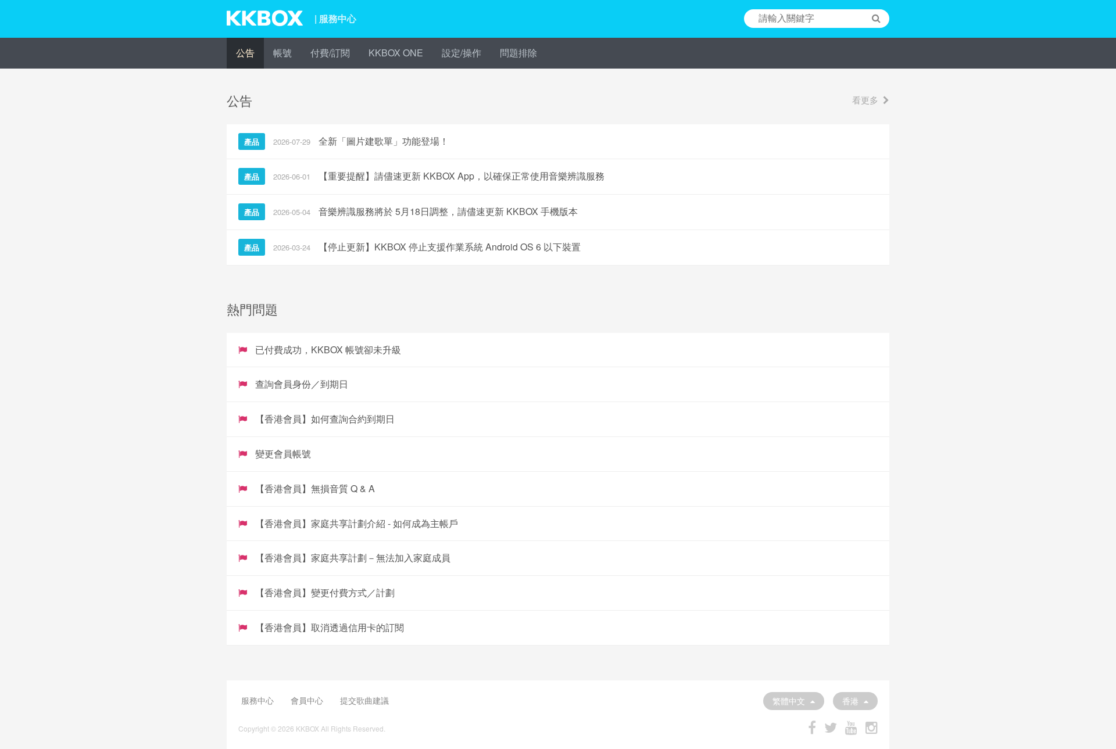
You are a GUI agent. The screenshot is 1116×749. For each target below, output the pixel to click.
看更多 (865, 100)
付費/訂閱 (330, 52)
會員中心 (307, 700)
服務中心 (257, 700)
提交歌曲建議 (364, 700)
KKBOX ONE (396, 52)
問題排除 (518, 52)
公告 (245, 52)
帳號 (282, 52)
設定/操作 (461, 52)
